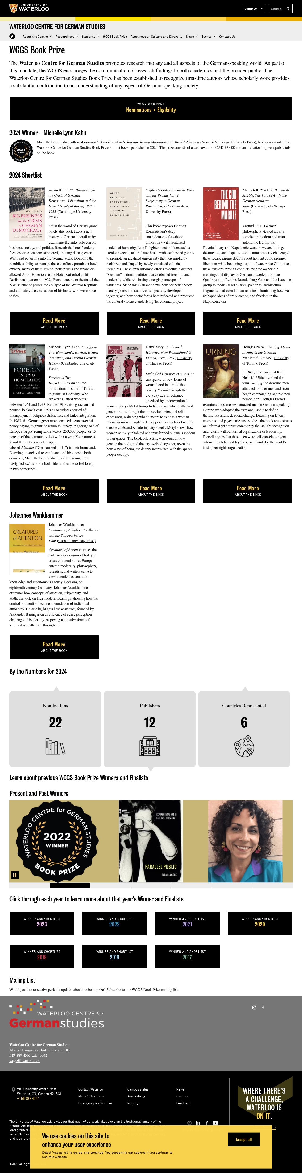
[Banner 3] (110, 885)
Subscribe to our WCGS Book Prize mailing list (141, 989)
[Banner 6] (232, 885)
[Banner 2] (70, 885)
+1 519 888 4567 (28, 1098)
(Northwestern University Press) (167, 208)
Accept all (244, 1139)
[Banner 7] (272, 885)
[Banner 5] (191, 885)
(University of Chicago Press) (169, 360)
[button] (254, 8)
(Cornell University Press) (76, 540)
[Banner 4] (151, 885)
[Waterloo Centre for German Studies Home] (12, 36)
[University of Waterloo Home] (29, 8)
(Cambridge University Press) (170, 141)
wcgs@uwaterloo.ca (24, 1060)
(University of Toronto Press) (265, 360)
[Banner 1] (29, 885)
